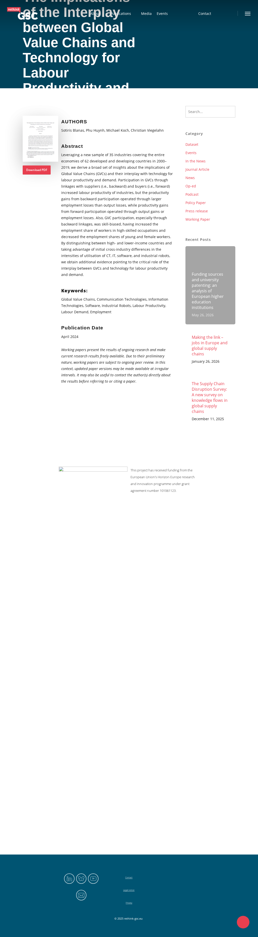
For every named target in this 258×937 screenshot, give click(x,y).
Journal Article (197, 169)
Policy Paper (195, 202)
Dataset (191, 144)
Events (191, 152)
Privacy (129, 902)
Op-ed (190, 186)
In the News (195, 161)
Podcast (192, 194)
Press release (196, 211)
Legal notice (129, 890)
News (190, 177)
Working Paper (197, 219)
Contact (129, 877)
